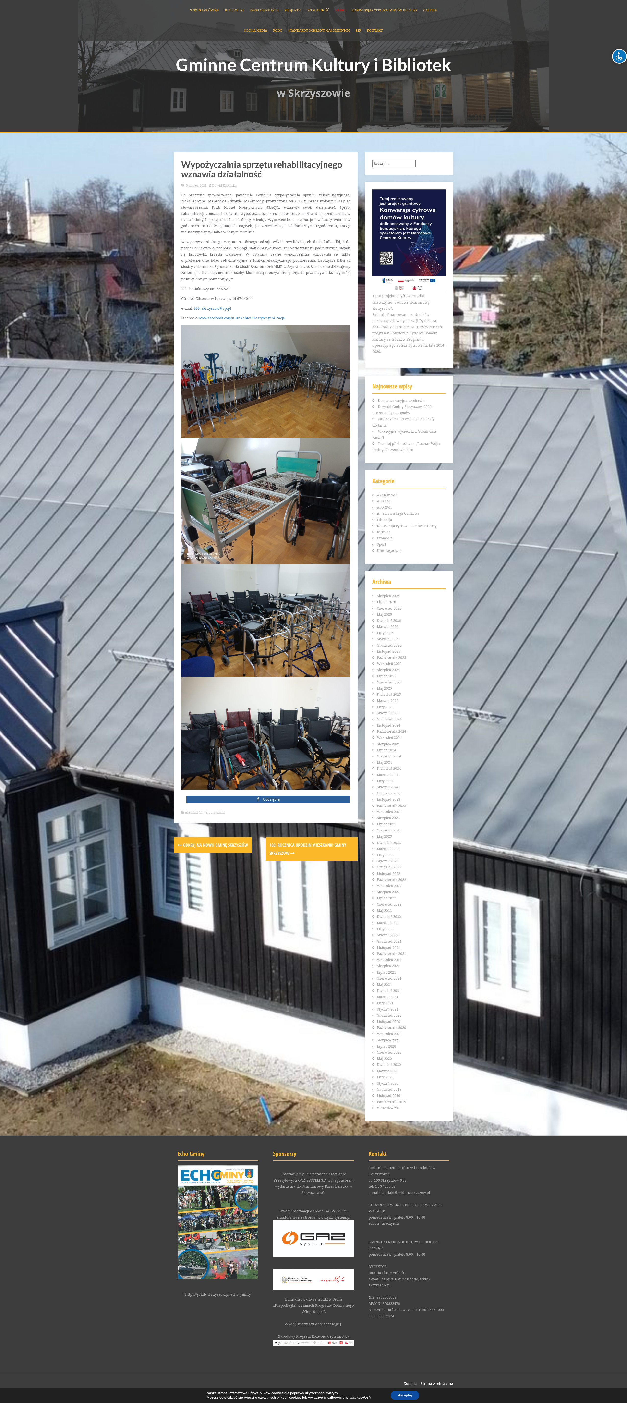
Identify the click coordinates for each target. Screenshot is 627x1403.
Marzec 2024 (387, 775)
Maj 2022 (384, 911)
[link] (359, 1397)
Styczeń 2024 (387, 787)
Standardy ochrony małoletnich (319, 30)
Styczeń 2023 (387, 861)
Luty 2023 (385, 855)
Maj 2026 (384, 614)
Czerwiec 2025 (389, 682)
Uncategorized (389, 551)
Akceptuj (405, 1395)
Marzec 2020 (387, 1071)
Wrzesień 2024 (389, 738)
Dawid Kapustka (224, 185)
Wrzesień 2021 (389, 960)
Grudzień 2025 (389, 645)
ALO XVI (383, 501)
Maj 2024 (384, 762)
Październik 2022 (391, 880)
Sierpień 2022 (388, 892)
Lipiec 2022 (386, 898)
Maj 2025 (384, 688)
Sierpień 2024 (388, 744)
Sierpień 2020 (388, 1040)
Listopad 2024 (388, 725)
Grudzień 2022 (389, 867)
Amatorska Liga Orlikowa (398, 513)
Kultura (383, 532)
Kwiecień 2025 (389, 694)
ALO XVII (384, 507)
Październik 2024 (391, 731)
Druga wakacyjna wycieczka (402, 401)
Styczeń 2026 (387, 639)
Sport (381, 544)
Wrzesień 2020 (389, 1034)
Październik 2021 (391, 954)
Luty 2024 (385, 781)
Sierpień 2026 (388, 596)
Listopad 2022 (388, 874)
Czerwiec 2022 (389, 904)
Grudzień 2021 (389, 941)
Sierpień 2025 (388, 670)
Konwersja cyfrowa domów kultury (384, 10)
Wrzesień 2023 (389, 812)
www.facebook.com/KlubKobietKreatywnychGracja (242, 318)
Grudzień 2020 (389, 1015)
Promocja (385, 538)
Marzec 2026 (387, 627)
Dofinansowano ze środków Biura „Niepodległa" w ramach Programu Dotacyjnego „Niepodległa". (313, 1305)
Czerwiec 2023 (389, 830)
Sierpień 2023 (388, 818)
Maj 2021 (384, 985)
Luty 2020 (385, 1077)
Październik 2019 (391, 1102)
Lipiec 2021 (386, 972)
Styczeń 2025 (387, 713)
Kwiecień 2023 (389, 843)
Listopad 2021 (388, 948)
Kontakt (375, 30)
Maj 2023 (384, 836)
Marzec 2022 (387, 923)
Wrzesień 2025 (389, 664)
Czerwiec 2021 (389, 978)
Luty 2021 (385, 1003)
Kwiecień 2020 (389, 1065)
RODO (277, 30)
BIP (358, 30)
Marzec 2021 (387, 997)
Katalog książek (264, 10)
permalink (216, 812)
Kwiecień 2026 (389, 620)
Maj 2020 (384, 1059)
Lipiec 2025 (386, 676)
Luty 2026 (385, 633)
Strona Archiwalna (437, 1384)
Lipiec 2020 (386, 1046)
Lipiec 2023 (386, 824)
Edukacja (384, 520)
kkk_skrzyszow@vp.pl (212, 308)
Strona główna (204, 10)
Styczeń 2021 (387, 1009)
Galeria (430, 10)
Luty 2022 (385, 929)
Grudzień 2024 (389, 719)
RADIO (340, 10)
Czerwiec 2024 (389, 756)
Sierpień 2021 (388, 966)
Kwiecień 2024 (389, 768)
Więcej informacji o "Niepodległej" (313, 1324)
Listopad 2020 (388, 1022)
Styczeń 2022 (387, 935)
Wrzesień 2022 (389, 886)
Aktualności (193, 812)
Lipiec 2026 (386, 602)
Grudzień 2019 (389, 1089)
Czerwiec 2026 (389, 608)
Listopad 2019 (388, 1096)
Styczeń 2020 (387, 1083)
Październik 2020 (391, 1028)
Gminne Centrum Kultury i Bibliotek (313, 64)
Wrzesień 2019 (389, 1108)
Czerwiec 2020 (389, 1052)
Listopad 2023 (388, 799)
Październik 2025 (391, 657)
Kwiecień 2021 (389, 991)
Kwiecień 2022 (389, 917)
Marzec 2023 (387, 849)
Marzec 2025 (387, 701)
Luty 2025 (385, 707)
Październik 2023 (391, 806)
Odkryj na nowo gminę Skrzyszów (215, 845)
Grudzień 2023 (389, 793)
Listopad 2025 (388, 651)
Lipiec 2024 (386, 750)
